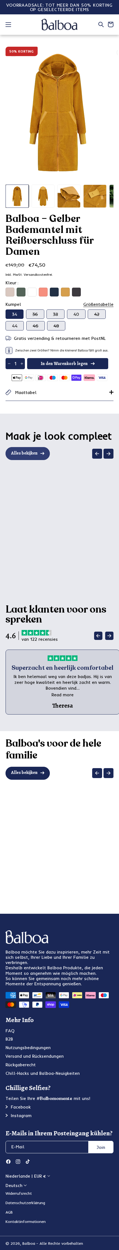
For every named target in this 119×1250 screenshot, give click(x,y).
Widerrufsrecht (19, 1193)
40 (76, 314)
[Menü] (8, 25)
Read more (62, 694)
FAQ (10, 1030)
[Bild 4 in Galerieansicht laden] (95, 196)
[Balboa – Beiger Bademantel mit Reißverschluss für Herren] (33, 815)
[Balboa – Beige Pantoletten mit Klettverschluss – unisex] (33, 496)
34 (14, 314)
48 (59, 326)
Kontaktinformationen (26, 1221)
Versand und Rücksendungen (35, 1056)
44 (14, 326)
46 (39, 326)
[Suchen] (101, 24)
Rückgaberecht (21, 1064)
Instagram (21, 1115)
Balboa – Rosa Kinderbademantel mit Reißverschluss (91, 857)
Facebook (21, 1107)
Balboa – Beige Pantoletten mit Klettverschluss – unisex (33, 540)
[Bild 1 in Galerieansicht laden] (17, 196)
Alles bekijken (24, 453)
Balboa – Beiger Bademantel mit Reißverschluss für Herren (33, 860)
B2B (9, 1039)
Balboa (28, 1243)
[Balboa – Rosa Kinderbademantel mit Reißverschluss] (91, 815)
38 (55, 314)
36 (38, 315)
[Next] (108, 454)
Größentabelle (98, 304)
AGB (9, 1212)
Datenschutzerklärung (25, 1202)
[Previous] (97, 454)
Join (101, 1147)
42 (100, 315)
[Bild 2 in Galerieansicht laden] (43, 196)
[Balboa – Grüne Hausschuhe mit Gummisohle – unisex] (91, 496)
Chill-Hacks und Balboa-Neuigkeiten (43, 1073)
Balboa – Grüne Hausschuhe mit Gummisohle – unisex (91, 540)
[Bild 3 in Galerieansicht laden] (69, 196)
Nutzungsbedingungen (28, 1047)
